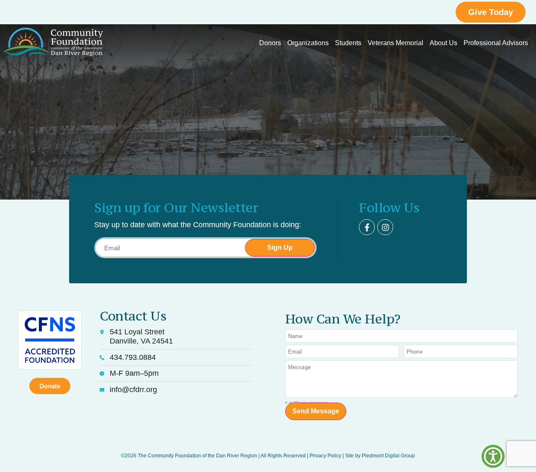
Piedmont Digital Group (388, 456)
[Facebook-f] (367, 227)
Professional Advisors (496, 42)
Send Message (315, 411)
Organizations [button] (308, 42)
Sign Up (280, 247)
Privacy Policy (325, 456)
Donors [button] (270, 42)
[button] (493, 456)
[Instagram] (385, 227)
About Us (443, 42)
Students (348, 42)
